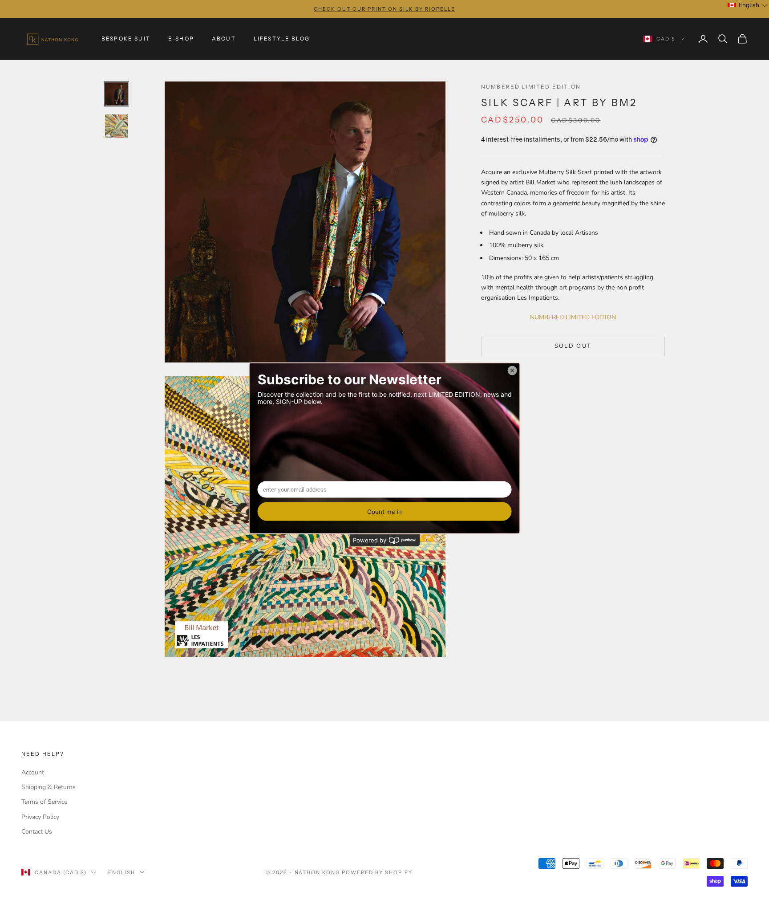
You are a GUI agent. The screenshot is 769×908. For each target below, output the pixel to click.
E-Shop (181, 38)
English (121, 872)
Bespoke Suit (125, 38)
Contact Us (36, 831)
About (224, 38)
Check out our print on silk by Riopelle (384, 9)
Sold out (573, 346)
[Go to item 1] (116, 93)
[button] (748, 5)
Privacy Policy (40, 817)
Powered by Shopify (377, 872)
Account (32, 772)
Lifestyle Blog (282, 38)
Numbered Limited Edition (531, 86)
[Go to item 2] (116, 126)
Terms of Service (44, 802)
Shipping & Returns (48, 787)
